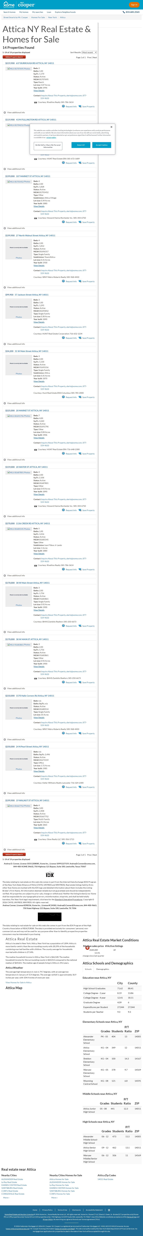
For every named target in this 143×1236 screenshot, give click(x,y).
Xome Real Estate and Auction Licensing (19, 1214)
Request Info (71, 106)
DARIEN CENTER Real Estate (14, 1185)
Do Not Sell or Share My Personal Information (48, 146)
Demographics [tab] (102, 969)
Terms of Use (62, 1210)
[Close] (111, 127)
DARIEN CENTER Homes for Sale (64, 1188)
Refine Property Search (14, 57)
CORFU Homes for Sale (60, 1194)
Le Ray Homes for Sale (59, 1185)
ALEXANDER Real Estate (12, 1179)
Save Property (88, 106)
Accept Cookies (102, 145)
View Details (39, 90)
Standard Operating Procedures (68, 899)
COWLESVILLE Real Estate (12, 1194)
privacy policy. (51, 137)
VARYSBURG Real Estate (12, 1188)
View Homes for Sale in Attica (18, 982)
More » (6, 1197)
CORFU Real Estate (9, 1191)
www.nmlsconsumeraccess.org (17, 1229)
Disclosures (76, 1210)
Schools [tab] (88, 969)
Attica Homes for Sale (59, 1179)
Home (35, 1210)
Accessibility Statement (94, 1210)
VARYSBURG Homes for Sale (62, 1191)
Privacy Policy (47, 1210)
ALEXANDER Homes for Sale (62, 1182)
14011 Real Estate (105, 1179)
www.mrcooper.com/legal (64, 1229)
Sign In (134, 4)
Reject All (81, 145)
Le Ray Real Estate (9, 1182)
